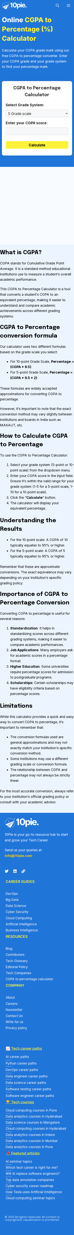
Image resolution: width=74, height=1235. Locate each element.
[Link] (23, 871)
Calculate (37, 145)
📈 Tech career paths (24, 1048)
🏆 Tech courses (20, 1102)
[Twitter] (7, 871)
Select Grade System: (25, 105)
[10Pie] (14, 5)
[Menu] (68, 5)
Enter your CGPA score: (27, 123)
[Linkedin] (15, 871)
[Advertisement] (37, 206)
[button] (57, 5)
